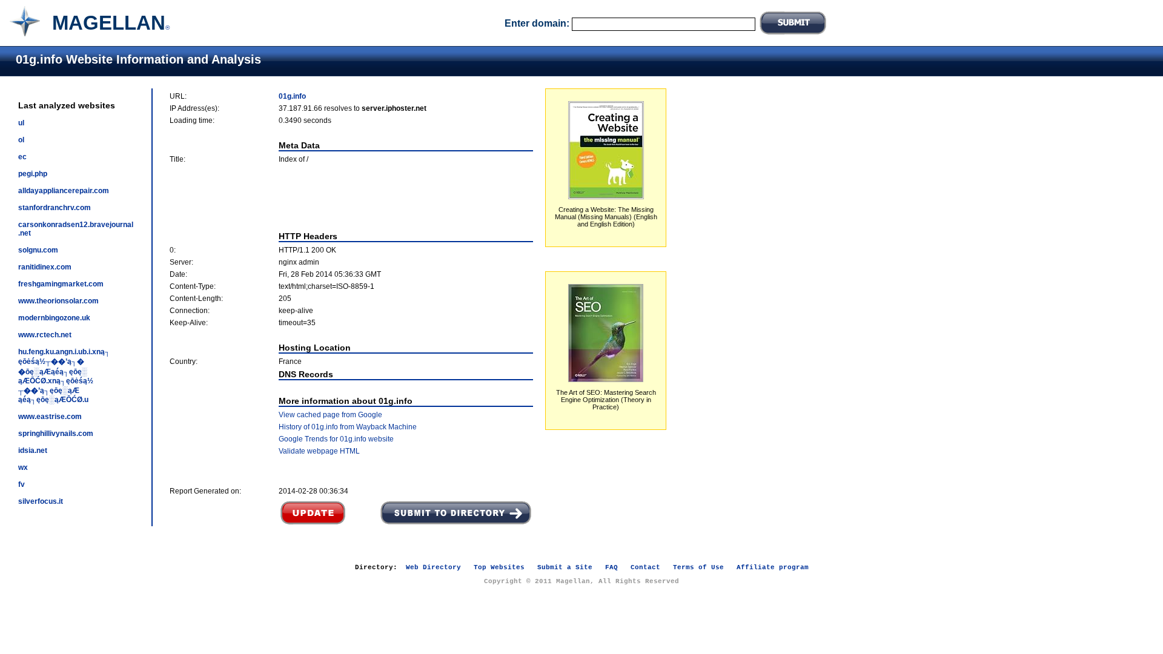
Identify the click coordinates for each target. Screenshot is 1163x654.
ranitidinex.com (44, 267)
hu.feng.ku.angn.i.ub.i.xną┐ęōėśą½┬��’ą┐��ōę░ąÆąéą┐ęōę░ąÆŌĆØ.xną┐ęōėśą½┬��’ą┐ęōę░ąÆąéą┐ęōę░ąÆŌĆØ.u (64, 376)
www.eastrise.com (50, 416)
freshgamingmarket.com (61, 284)
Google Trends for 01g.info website (336, 439)
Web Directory (433, 567)
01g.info (292, 96)
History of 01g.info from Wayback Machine (348, 427)
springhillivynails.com (55, 433)
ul (21, 123)
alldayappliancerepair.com (63, 191)
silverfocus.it (40, 501)
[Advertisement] (351, 197)
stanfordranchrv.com (54, 207)
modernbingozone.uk (54, 318)
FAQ (611, 567)
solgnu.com (38, 250)
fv (21, 484)
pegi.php (32, 174)
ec (22, 157)
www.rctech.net (44, 335)
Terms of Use (698, 567)
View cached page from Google (330, 415)
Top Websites (499, 567)
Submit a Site (564, 567)
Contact (645, 567)
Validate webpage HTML (319, 451)
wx (23, 467)
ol (21, 140)
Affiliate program (773, 567)
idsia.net (32, 450)
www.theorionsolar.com (58, 301)
